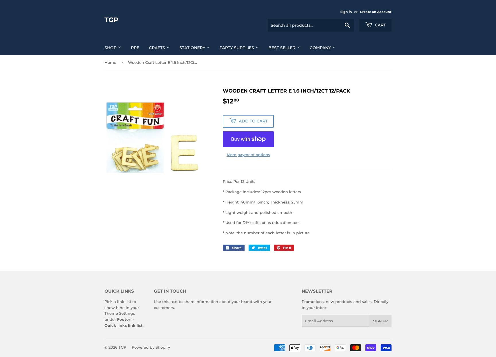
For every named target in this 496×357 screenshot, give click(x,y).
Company (321, 47)
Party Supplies (237, 47)
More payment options (248, 154)
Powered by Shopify (151, 347)
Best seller (282, 47)
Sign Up (380, 321)
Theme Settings (119, 313)
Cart (380, 25)
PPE (135, 47)
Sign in (346, 12)
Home (110, 62)
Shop (111, 47)
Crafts (157, 47)
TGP (111, 20)
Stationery (192, 47)
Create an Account (376, 12)
